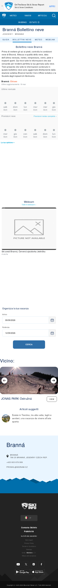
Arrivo (4, 314)
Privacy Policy (29, 543)
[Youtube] (18, 564)
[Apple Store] (37, 571)
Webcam (50, 39)
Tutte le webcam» (29, 204)
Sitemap (29, 549)
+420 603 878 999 (14, 462)
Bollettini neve (22, 39)
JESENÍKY (8, 34)
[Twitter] (26, 564)
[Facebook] (41, 564)
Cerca (29, 344)
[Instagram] (34, 564)
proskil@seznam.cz (17, 467)
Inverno (22, 22)
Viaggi (27, 15)
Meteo (13, 15)
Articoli (42, 15)
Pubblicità (29, 531)
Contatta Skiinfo (29, 527)
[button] (54, 15)
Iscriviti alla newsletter (29, 536)
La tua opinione (7, 142)
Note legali (29, 540)
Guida (6, 39)
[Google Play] (22, 571)
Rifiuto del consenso (29, 556)
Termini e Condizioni (29, 546)
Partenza (6, 327)
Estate (33, 22)
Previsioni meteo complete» (45, 116)
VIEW (51, 399)
